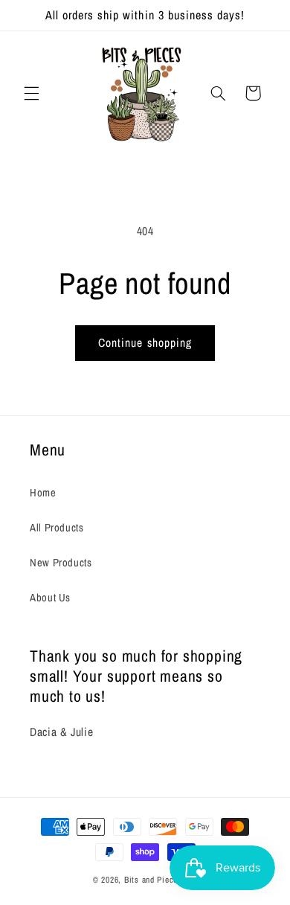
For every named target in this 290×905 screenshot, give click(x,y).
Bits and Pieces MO (160, 880)
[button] (31, 93)
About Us (50, 597)
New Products (61, 562)
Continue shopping (145, 343)
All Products (57, 527)
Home (43, 492)
